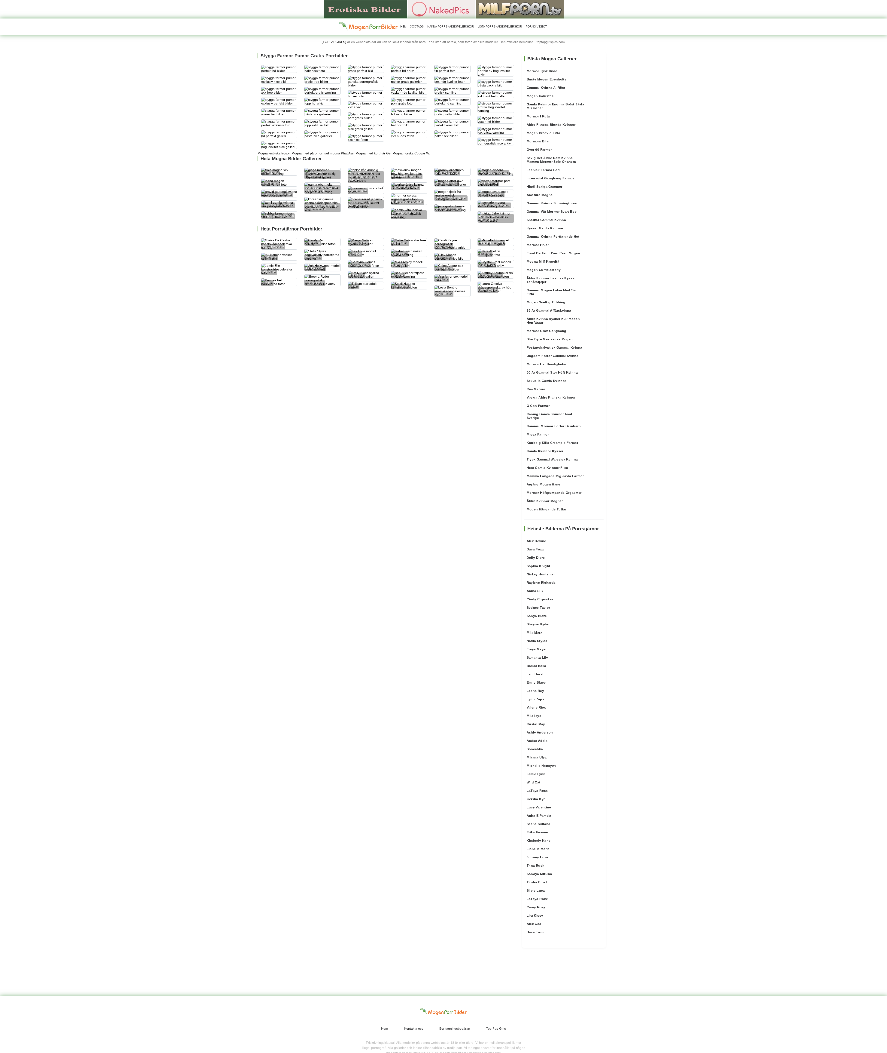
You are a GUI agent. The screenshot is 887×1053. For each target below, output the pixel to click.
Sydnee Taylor (538, 607)
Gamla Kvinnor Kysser (545, 451)
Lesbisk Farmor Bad (543, 170)
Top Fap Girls (496, 1028)
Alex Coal (534, 924)
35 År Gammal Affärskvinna (549, 310)
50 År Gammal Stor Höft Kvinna (552, 372)
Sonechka (535, 749)
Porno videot (536, 26)
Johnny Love (537, 857)
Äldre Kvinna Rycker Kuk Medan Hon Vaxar (553, 320)
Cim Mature (536, 389)
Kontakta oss (413, 1028)
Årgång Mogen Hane (543, 484)
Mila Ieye (534, 716)
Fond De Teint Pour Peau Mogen (553, 253)
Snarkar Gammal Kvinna (546, 220)
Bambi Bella (536, 666)
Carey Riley (536, 907)
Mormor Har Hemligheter (547, 364)
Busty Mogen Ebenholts (546, 79)
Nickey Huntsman (541, 574)
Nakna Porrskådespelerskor (450, 26)
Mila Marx (534, 632)
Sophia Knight (538, 566)
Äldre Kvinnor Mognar (545, 501)
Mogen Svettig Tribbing (546, 302)
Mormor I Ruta (538, 116)
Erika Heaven (537, 832)
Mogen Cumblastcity (544, 270)
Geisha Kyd (536, 799)
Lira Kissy (535, 915)
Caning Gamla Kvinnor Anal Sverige (549, 416)
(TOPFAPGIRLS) (334, 42)
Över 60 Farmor (539, 149)
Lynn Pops (535, 699)
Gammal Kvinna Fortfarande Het (553, 236)
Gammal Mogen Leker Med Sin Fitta (552, 292)
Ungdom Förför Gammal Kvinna (552, 356)
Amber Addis (537, 741)
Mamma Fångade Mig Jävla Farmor (555, 476)
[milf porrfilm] (520, 9)
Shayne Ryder (538, 624)
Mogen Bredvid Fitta (543, 133)
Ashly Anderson (540, 732)
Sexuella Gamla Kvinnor (546, 381)
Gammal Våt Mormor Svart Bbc (552, 211)
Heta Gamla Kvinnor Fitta (547, 468)
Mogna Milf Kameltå (543, 261)
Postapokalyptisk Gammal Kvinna (554, 347)
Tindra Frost (537, 882)
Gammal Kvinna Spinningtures (552, 203)
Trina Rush (536, 865)
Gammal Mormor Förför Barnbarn (554, 426)
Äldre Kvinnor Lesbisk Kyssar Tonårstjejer (551, 280)
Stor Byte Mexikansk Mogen (550, 339)
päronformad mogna (325, 153)
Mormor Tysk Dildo (542, 71)
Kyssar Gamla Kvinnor (545, 228)
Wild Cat (534, 782)
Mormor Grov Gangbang (546, 331)
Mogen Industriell (541, 96)
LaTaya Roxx (537, 790)
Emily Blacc (536, 682)
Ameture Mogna (540, 195)
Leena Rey (535, 691)
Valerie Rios (536, 707)
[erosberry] (368, 26)
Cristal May (536, 724)
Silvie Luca (536, 890)
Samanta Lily (537, 657)
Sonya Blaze (537, 616)
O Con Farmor (538, 406)
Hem (403, 26)
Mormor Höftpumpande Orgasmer (554, 492)
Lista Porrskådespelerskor (500, 26)
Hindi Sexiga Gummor (544, 186)
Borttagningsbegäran (454, 1028)
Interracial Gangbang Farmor (550, 178)
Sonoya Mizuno (539, 874)
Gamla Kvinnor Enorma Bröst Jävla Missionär (555, 106)
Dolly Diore (536, 557)
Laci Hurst (535, 674)
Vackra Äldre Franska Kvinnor (551, 397)
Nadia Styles (537, 641)
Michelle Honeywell (543, 765)
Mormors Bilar (538, 141)
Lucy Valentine (539, 807)
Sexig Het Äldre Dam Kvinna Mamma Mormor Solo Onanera (551, 159)
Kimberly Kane (539, 840)
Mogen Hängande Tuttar (546, 509)
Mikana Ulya (537, 757)
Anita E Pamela (539, 815)
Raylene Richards (541, 582)
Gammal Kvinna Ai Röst (546, 87)
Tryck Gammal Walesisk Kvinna (552, 459)
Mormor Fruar (538, 245)
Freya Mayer (537, 649)
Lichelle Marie (538, 849)
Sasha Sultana (538, 824)
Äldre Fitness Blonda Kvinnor (551, 124)
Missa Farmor (538, 434)
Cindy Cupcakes (540, 599)
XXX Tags (417, 26)
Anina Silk (535, 591)
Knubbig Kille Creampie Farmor (552, 443)
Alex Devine (536, 541)
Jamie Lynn (536, 774)
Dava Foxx (535, 549)
